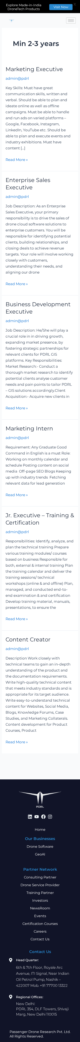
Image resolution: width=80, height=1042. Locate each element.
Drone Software (40, 847)
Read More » (17, 159)
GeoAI (40, 854)
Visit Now (61, 7)
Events (40, 916)
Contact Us (40, 939)
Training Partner (40, 893)
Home (40, 830)
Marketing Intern (29, 428)
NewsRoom (40, 908)
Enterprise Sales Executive (28, 184)
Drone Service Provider (40, 885)
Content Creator (28, 639)
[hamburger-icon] (71, 20)
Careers (40, 931)
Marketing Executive (34, 69)
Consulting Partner (40, 877)
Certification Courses (40, 924)
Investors (40, 900)
